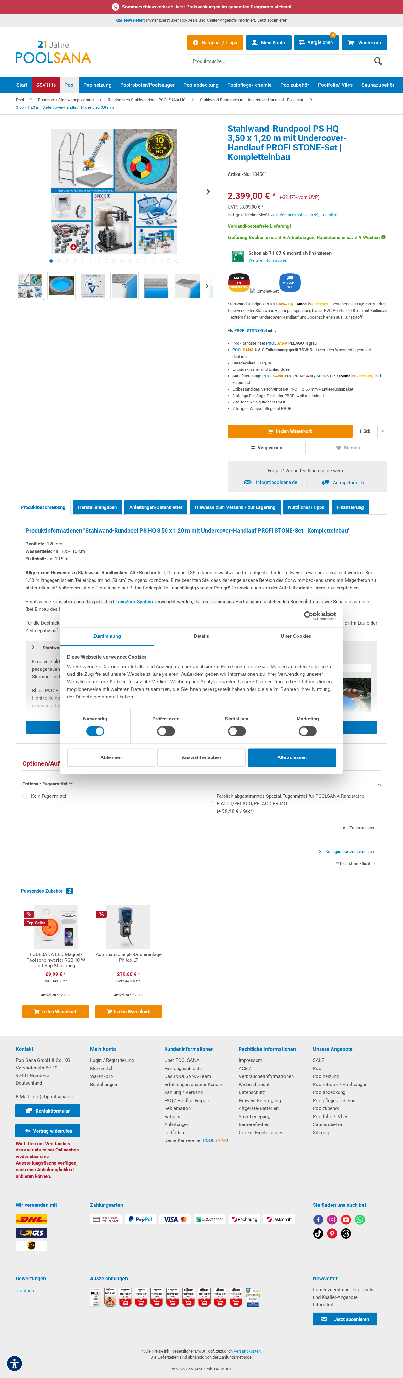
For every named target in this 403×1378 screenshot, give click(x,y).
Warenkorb (101, 1076)
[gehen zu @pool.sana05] (346, 1234)
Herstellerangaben (97, 507)
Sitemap (321, 1132)
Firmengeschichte (183, 1068)
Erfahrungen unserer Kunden (193, 1084)
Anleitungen (176, 1124)
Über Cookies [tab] (296, 636)
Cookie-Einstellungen (261, 1132)
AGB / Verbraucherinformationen (266, 1073)
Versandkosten (247, 1351)
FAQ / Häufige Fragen (186, 1100)
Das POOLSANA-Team (187, 1076)
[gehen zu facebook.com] (318, 1220)
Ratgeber (173, 1116)
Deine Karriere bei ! (196, 1140)
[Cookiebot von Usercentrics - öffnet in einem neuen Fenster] (308, 616)
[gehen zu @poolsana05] (318, 1234)
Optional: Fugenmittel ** (47, 784)
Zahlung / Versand (183, 1092)
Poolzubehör (326, 1108)
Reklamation (177, 1108)
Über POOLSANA (182, 1060)
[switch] (166, 731)
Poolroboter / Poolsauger (339, 1084)
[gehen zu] (51, 261)
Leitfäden (174, 1132)
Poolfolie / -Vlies (331, 1116)
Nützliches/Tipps (306, 507)
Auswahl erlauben (201, 757)
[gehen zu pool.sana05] (332, 1220)
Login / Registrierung (112, 1060)
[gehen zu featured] (346, 1220)
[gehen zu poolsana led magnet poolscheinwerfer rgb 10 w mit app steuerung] (55, 965)
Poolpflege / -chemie (335, 1100)
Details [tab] (201, 636)
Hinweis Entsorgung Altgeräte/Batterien (260, 1105)
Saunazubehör (328, 1124)
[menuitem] (287, 56)
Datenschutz (252, 1092)
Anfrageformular (349, 482)
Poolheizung (326, 1076)
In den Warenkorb (293, 431)
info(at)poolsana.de (276, 482)
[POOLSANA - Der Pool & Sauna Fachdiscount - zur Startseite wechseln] (53, 52)
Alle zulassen (292, 757)
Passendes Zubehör (46, 891)
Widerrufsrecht (254, 1084)
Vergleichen (269, 447)
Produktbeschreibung (43, 507)
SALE (318, 1060)
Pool (318, 1068)
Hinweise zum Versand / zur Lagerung (235, 507)
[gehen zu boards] (332, 1234)
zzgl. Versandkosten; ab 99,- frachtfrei (304, 214)
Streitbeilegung (254, 1116)
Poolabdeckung (329, 1092)
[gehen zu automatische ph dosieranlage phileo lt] (128, 965)
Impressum (250, 1060)
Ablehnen (111, 757)
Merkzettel (101, 1068)
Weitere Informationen (268, 260)
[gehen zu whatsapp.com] (360, 1220)
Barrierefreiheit (254, 1124)
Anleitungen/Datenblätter (155, 507)
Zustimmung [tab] (107, 636)
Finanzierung (350, 507)
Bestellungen (103, 1084)
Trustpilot (26, 1290)
